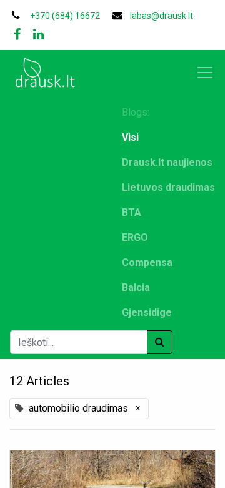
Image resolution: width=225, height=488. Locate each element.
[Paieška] (159, 342)
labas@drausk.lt (161, 16)
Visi (130, 137)
